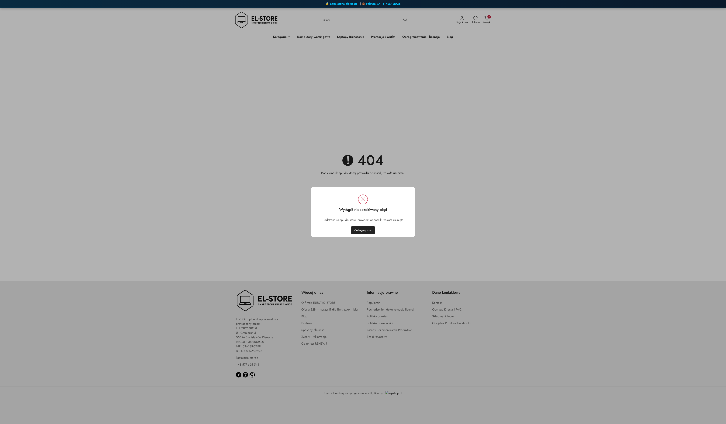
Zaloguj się (363, 230)
